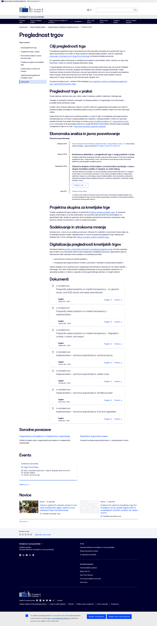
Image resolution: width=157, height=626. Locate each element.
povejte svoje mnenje (44, 535)
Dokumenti (25, 82)
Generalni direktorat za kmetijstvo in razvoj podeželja (97, 547)
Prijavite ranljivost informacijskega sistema (33, 604)
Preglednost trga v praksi (30, 52)
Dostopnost (115, 604)
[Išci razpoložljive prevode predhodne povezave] (53, 124)
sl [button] (91, 10)
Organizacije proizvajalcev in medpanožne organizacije (44, 436)
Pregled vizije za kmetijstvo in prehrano (58, 21)
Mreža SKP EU (85, 571)
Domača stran (22, 21)
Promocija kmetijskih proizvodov (90, 579)
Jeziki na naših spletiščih (57, 604)
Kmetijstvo (78, 21)
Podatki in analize (116, 21)
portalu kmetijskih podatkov (99, 121)
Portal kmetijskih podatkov (88, 568)
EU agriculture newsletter (88, 555)
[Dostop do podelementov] (45, 21)
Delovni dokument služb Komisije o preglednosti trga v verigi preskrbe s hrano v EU (99, 144)
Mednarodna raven (104, 21)
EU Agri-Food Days (30, 467)
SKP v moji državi (90, 21)
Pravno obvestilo (102, 604)
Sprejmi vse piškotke (96, 616)
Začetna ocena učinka (79, 191)
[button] (108, 300)
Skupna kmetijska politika (36, 21)
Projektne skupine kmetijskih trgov (102, 212)
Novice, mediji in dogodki (131, 21)
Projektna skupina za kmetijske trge (32, 63)
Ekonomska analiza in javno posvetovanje (31, 57)
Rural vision (83, 582)
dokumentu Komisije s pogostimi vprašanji (89, 126)
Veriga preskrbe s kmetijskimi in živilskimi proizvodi (63, 27)
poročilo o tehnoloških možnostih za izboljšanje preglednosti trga (88, 249)
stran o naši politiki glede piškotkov (58, 618)
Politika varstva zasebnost (85, 604)
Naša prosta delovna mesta (89, 551)
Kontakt (59, 600)
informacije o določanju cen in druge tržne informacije (70, 56)
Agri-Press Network (86, 575)
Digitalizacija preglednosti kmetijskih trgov (30, 76)
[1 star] (20, 534)
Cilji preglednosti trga (29, 48)
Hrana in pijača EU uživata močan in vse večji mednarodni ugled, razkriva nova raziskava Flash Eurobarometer (58, 507)
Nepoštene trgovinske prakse (94, 436)
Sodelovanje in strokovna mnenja (30, 70)
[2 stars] (21, 534)
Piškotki (71, 604)
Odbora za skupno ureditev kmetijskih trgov (93, 237)
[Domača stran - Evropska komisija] (34, 9)
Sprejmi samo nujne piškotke (119, 616)
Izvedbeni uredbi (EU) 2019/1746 (109, 146)
